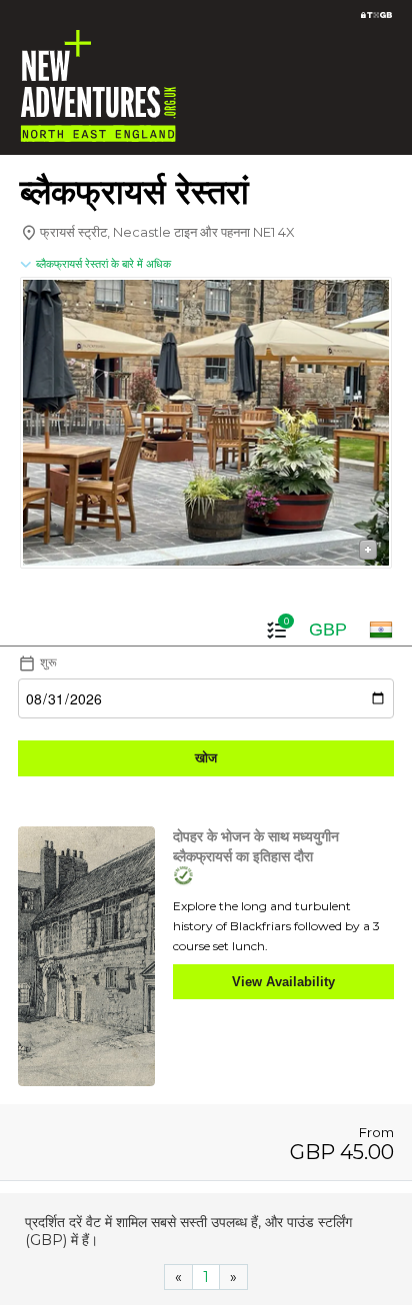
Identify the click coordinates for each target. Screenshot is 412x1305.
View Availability (283, 981)
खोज (206, 757)
